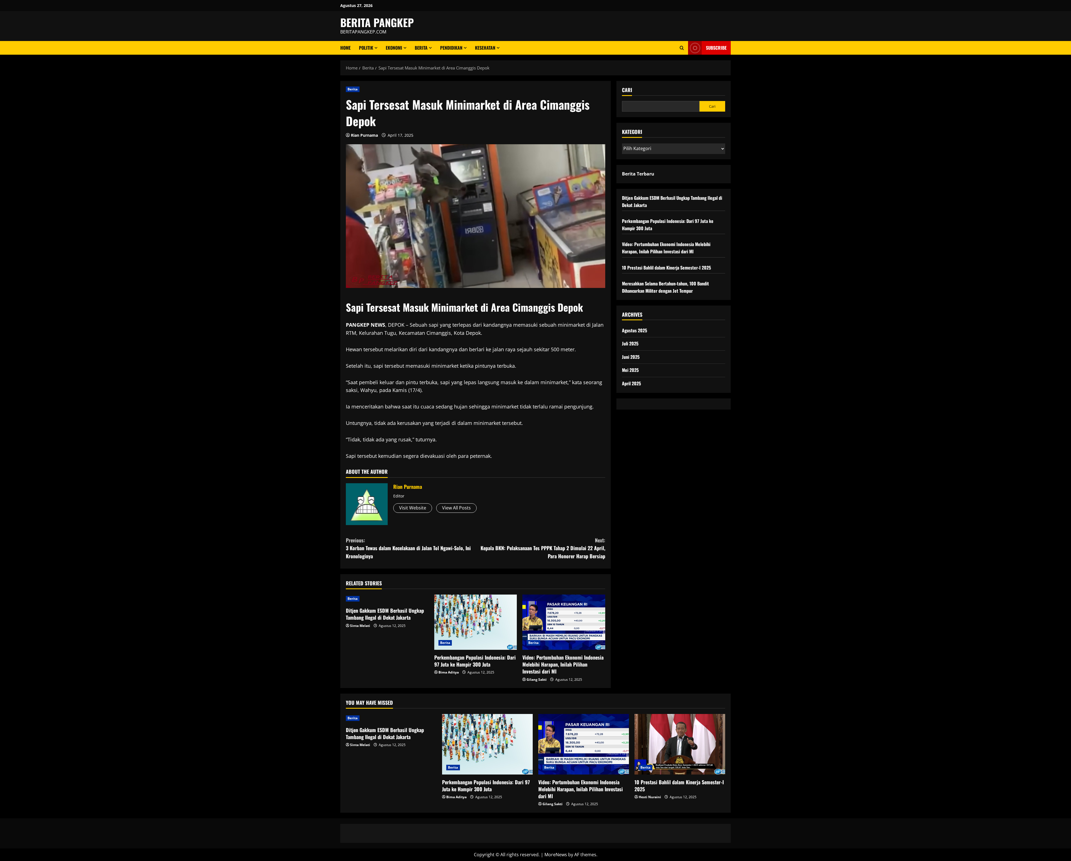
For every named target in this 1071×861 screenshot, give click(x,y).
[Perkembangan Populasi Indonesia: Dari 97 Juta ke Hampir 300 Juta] (475, 622)
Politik (366, 47)
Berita (421, 47)
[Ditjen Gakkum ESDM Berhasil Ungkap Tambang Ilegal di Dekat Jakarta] (387, 599)
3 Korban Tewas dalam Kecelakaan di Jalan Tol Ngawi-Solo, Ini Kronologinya (408, 548)
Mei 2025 (630, 370)
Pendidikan (451, 47)
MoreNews (555, 855)
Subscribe (716, 47)
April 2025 (631, 383)
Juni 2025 (631, 356)
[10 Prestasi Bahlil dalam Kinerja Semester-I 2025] (680, 744)
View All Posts (456, 508)
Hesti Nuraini (650, 797)
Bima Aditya (448, 672)
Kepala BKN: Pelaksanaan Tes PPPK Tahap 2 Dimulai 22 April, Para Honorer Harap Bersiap (543, 548)
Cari (627, 89)
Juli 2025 (630, 343)
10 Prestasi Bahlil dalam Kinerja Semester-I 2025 (666, 267)
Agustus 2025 (634, 330)
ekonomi (394, 47)
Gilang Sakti (537, 679)
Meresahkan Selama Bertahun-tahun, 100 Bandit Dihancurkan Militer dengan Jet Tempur (665, 287)
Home (345, 47)
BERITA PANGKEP (377, 22)
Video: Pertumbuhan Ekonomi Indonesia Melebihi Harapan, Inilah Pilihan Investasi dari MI (563, 664)
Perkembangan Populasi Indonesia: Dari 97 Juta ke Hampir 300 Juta (475, 661)
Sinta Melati (360, 625)
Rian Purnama (364, 135)
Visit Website (412, 508)
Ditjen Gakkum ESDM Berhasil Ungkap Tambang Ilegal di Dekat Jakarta (385, 614)
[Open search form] (682, 47)
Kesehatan (485, 47)
